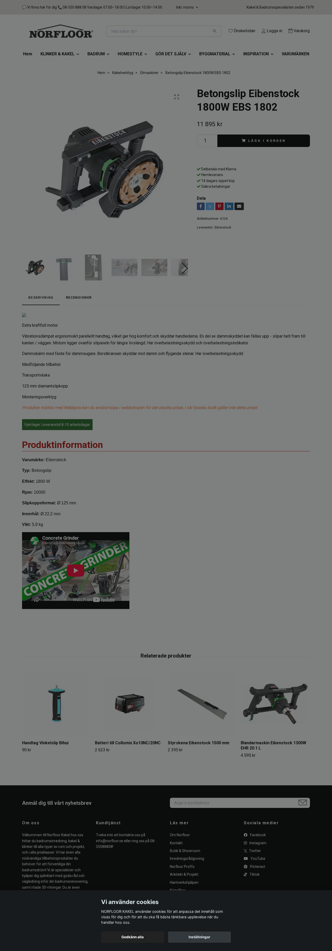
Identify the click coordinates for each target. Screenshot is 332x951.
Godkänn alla (132, 937)
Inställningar (199, 937)
